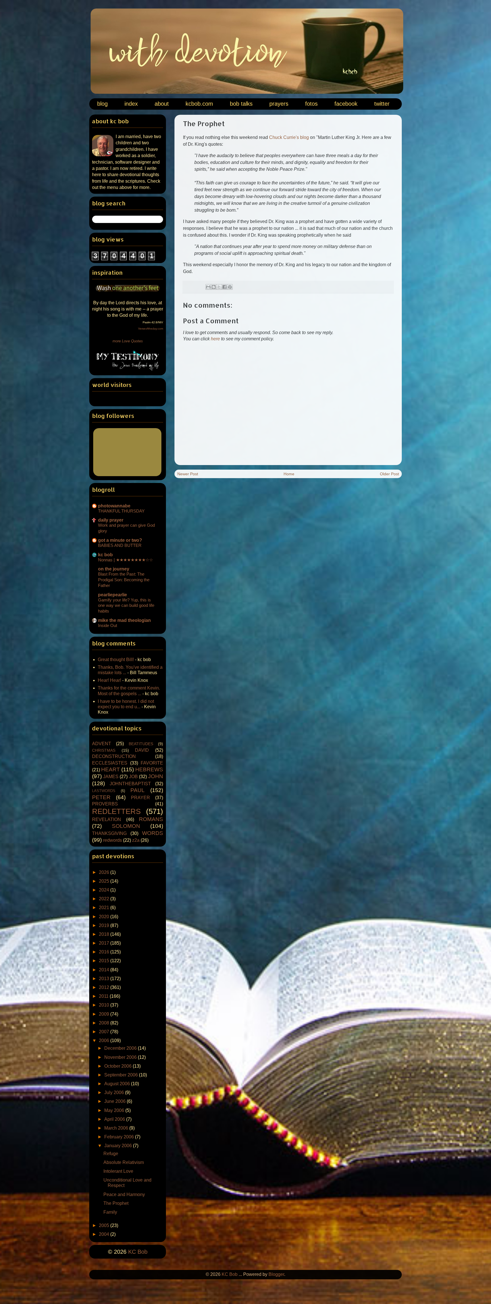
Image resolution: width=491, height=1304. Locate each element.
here (215, 338)
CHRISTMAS (103, 750)
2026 (104, 872)
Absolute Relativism (123, 1162)
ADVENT (101, 743)
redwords (112, 840)
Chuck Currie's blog (289, 137)
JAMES (110, 776)
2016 (104, 951)
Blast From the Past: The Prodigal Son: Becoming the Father (123, 580)
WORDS (152, 833)
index (131, 104)
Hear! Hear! (109, 680)
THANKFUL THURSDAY (121, 511)
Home (289, 474)
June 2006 (115, 1101)
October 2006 (118, 1066)
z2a (136, 840)
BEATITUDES (141, 743)
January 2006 (118, 1145)
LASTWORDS (103, 791)
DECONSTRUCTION (114, 756)
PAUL (137, 790)
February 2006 (119, 1136)
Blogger (276, 1274)
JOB (133, 776)
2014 (104, 969)
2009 (104, 1014)
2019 (104, 925)
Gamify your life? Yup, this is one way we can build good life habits (126, 605)
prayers (278, 104)
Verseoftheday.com (150, 328)
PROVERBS (105, 803)
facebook (345, 104)
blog (102, 104)
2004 (104, 1234)
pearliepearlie (112, 594)
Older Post (389, 474)
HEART (110, 769)
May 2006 (114, 1110)
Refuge (110, 1153)
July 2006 (114, 1092)
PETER (101, 797)
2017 (104, 943)
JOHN (155, 776)
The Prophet (115, 1203)
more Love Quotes (128, 341)
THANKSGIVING (109, 833)
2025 (104, 881)
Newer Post (187, 474)
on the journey (113, 568)
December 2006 (121, 1048)
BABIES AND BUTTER (120, 545)
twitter (382, 104)
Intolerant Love (118, 1171)
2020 (104, 916)
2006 (104, 1040)
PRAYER (140, 797)
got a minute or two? (120, 540)
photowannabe (114, 505)
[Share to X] (219, 287)
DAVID (142, 750)
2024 (104, 890)
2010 (104, 1005)
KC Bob (137, 1252)
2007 (104, 1031)
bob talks (241, 104)
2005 (104, 1225)
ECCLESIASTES (109, 763)
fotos (311, 104)
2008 (104, 1022)
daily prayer (110, 520)
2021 (104, 907)
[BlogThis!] (214, 287)
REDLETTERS (116, 811)
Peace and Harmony (124, 1194)
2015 (104, 960)
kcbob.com (199, 104)
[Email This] (208, 287)
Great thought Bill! (116, 659)
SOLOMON (126, 826)
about (162, 104)
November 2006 (121, 1057)
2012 (104, 987)
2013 (104, 978)
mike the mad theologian (124, 620)
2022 (104, 898)
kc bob (105, 554)
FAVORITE (152, 763)
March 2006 (116, 1128)
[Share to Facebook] (224, 287)
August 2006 (117, 1083)
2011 (104, 996)
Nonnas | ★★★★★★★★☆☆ (125, 559)
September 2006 (121, 1074)
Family (110, 1212)
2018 (104, 934)
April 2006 (115, 1119)
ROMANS (151, 819)
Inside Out (107, 625)
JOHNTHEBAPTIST (130, 783)
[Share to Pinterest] (230, 287)
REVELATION (106, 819)
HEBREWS (149, 769)
